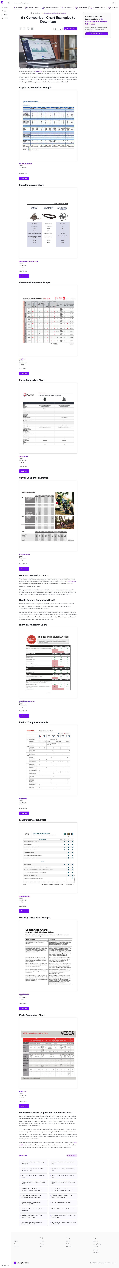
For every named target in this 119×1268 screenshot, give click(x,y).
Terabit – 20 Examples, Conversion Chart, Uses (63, 1176)
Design (68, 1241)
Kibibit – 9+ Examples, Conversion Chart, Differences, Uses (33, 1169)
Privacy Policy (97, 1244)
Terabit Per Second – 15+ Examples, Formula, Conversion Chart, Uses (32, 1196)
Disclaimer (96, 1249)
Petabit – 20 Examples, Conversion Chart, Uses (63, 1182)
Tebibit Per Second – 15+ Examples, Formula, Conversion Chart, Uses (32, 1189)
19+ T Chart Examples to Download (61, 1202)
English (16, 1241)
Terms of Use (96, 1247)
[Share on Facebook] (28, 28)
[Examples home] (21, 1263)
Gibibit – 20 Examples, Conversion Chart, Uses (33, 1176)
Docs (41, 1247)
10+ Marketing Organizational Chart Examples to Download (32, 1222)
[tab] (18, 7)
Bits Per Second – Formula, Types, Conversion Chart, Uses (31, 1202)
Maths (15, 1244)
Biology (42, 1244)
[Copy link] (20, 28)
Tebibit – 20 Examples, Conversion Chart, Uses (33, 1182)
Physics (42, 1241)
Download (24, 178)
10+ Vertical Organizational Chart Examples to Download (63, 1222)
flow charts (38, 71)
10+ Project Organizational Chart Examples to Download (63, 1216)
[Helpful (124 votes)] (56, 28)
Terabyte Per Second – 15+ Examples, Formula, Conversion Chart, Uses (62, 1189)
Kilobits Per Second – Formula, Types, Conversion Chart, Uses (62, 1196)
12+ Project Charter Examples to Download (63, 1209)
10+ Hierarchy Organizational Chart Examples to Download (32, 1216)
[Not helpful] (60, 28)
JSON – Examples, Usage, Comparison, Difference (33, 1162)
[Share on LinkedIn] (32, 28)
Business (37, 13)
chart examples (71, 581)
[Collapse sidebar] (9, 2)
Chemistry (16, 1247)
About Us (95, 1241)
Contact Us (96, 1252)
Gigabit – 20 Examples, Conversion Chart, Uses (63, 1169)
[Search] (113, 2)
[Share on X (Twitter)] (24, 28)
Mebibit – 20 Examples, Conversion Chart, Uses (63, 1162)
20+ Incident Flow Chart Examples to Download (32, 1209)
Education (69, 1247)
